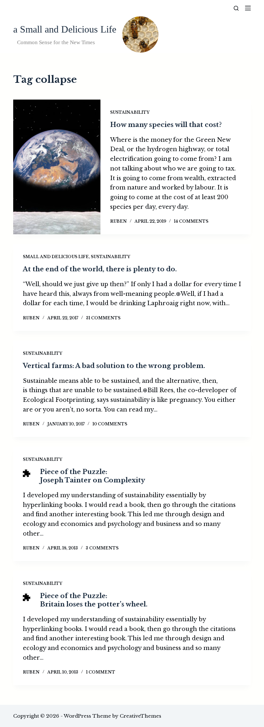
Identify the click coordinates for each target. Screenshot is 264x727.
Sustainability (129, 112)
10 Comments (109, 424)
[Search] (236, 8)
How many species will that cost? (166, 125)
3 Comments (102, 548)
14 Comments (191, 221)
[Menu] (248, 8)
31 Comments (103, 317)
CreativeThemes (140, 716)
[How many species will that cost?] (56, 167)
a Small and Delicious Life (64, 29)
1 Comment (100, 672)
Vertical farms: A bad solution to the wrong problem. (114, 366)
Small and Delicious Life (56, 256)
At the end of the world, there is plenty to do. (100, 269)
